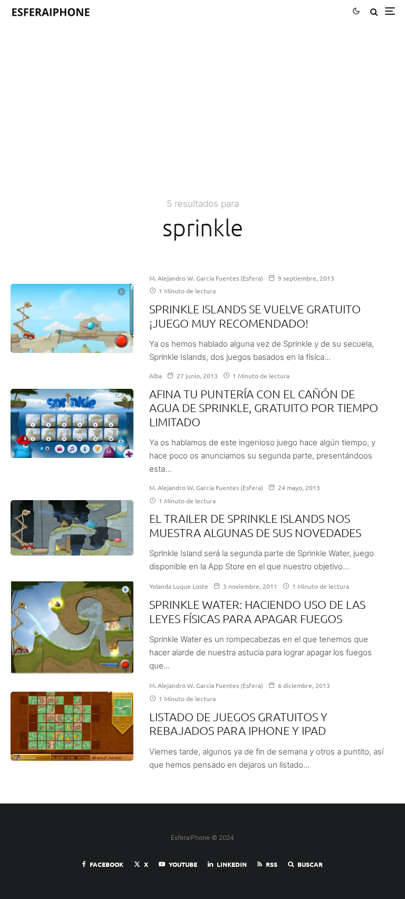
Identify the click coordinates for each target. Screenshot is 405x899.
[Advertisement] (202, 117)
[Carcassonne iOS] (72, 726)
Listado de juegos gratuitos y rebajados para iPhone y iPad (238, 723)
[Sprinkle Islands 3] (72, 318)
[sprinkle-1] (72, 423)
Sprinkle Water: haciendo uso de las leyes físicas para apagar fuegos (257, 611)
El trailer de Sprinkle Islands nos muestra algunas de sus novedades (255, 525)
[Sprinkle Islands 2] (72, 528)
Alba (155, 375)
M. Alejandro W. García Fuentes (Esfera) (206, 278)
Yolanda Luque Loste (178, 586)
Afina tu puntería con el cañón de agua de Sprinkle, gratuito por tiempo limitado (263, 407)
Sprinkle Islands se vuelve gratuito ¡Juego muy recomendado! (255, 315)
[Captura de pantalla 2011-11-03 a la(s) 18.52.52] (72, 627)
